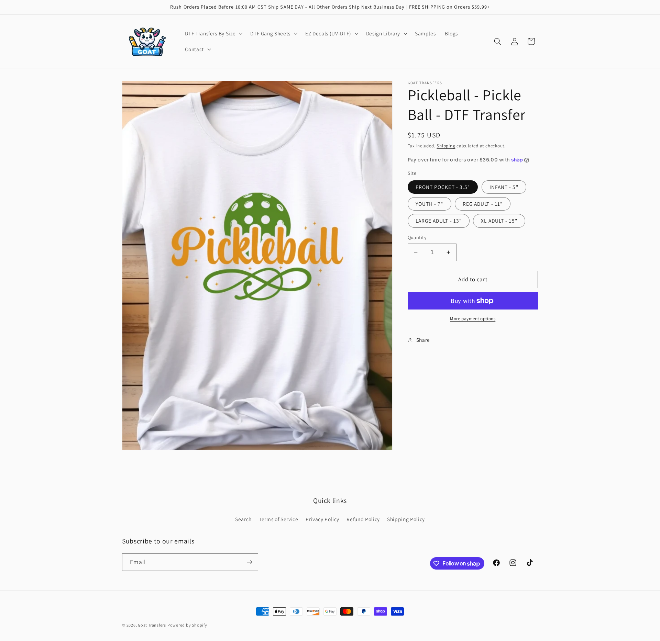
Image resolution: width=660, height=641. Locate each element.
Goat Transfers (152, 625)
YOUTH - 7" (429, 203)
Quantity (417, 237)
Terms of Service (278, 519)
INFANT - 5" (504, 186)
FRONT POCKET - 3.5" (443, 186)
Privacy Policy (322, 519)
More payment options (472, 319)
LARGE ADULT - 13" (439, 220)
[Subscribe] (249, 562)
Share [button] (423, 339)
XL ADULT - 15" (499, 220)
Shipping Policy (406, 519)
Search (243, 519)
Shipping (446, 146)
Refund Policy (363, 519)
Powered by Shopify (187, 625)
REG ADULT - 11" (483, 203)
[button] (213, 34)
